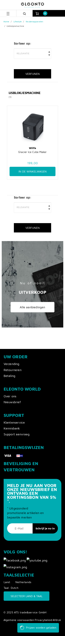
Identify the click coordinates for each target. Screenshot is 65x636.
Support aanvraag (16, 434)
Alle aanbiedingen (32, 307)
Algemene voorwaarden (18, 619)
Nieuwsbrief (12, 402)
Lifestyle (18, 21)
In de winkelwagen (33, 171)
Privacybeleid (43, 619)
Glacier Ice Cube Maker (32, 151)
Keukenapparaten (34, 21)
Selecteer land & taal (26, 596)
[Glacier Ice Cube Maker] (33, 127)
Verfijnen (32, 73)
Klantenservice (14, 422)
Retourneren (12, 370)
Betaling (9, 376)
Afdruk (57, 619)
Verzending (11, 364)
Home (6, 21)
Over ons (10, 396)
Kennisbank (12, 428)
